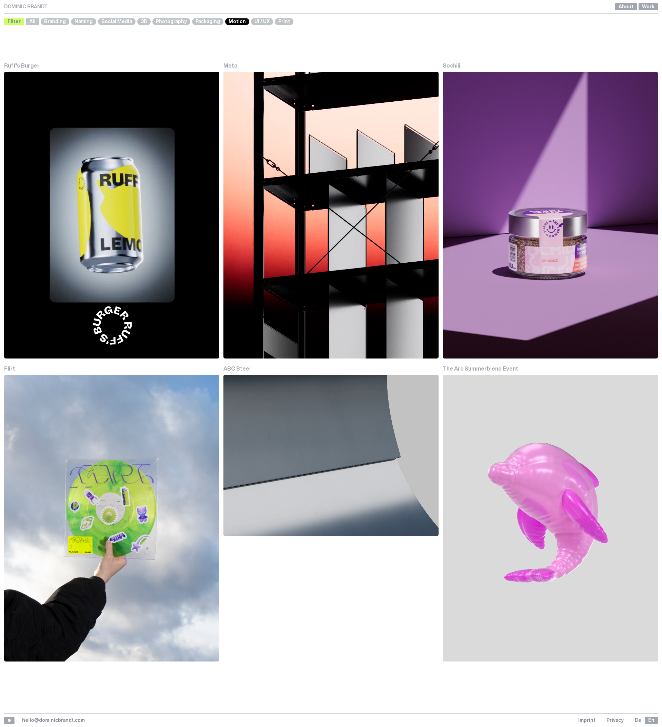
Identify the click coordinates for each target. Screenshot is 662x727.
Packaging (207, 21)
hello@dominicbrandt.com (53, 720)
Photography (171, 21)
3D (144, 21)
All (32, 21)
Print (284, 21)
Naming (83, 21)
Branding (55, 21)
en (651, 720)
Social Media (116, 21)
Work (648, 6)
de (638, 720)
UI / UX (262, 21)
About (626, 6)
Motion (237, 21)
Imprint (586, 720)
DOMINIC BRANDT (26, 6)
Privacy (615, 720)
